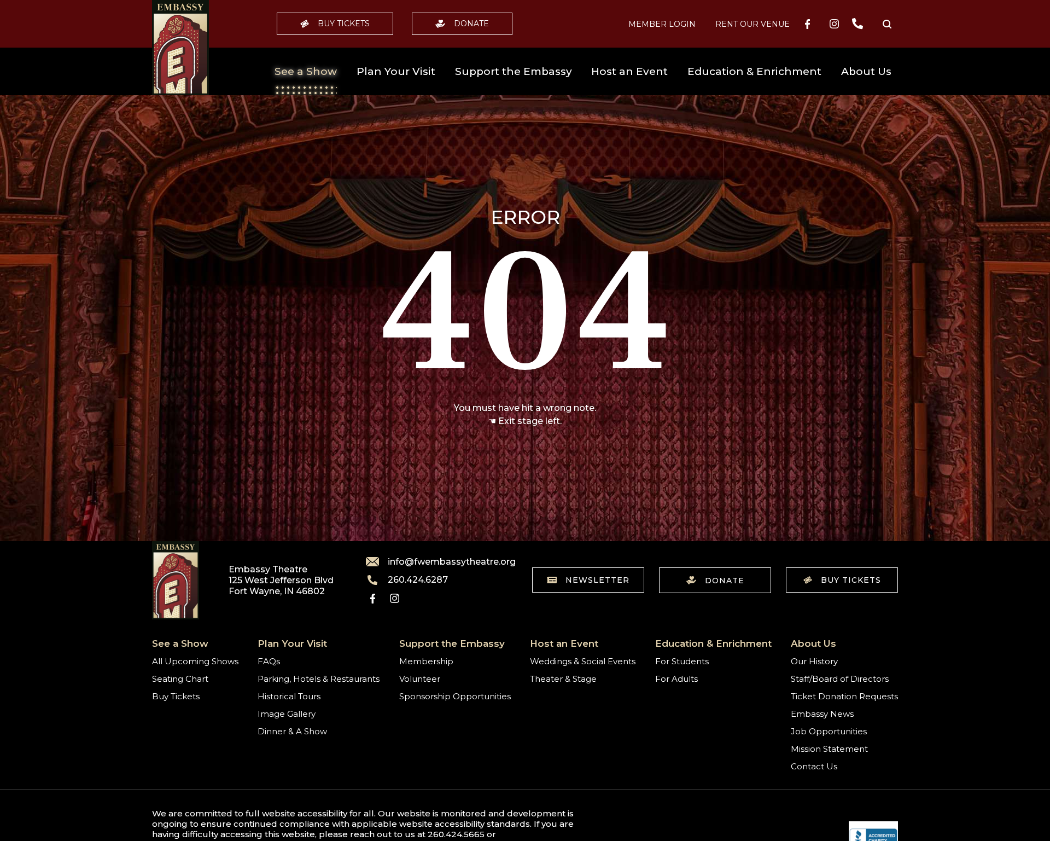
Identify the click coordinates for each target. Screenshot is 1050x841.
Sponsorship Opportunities (455, 696)
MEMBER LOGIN (662, 24)
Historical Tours (289, 696)
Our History (814, 661)
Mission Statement (829, 749)
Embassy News (822, 714)
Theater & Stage (563, 679)
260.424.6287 (418, 580)
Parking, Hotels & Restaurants (319, 679)
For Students (682, 661)
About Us (866, 71)
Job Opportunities (829, 731)
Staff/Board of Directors (840, 679)
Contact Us (814, 766)
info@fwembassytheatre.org (445, 561)
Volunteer (419, 679)
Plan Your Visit (396, 71)
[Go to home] (180, 47)
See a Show (306, 71)
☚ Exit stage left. (525, 421)
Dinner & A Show (292, 731)
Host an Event (629, 71)
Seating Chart (180, 679)
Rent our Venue (752, 24)
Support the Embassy (513, 71)
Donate (471, 23)
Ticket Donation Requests (844, 696)
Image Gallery (287, 714)
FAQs (269, 661)
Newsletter (597, 580)
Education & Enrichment (754, 71)
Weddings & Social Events (582, 661)
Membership (426, 661)
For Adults (676, 679)
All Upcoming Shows (195, 661)
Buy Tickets (344, 23)
